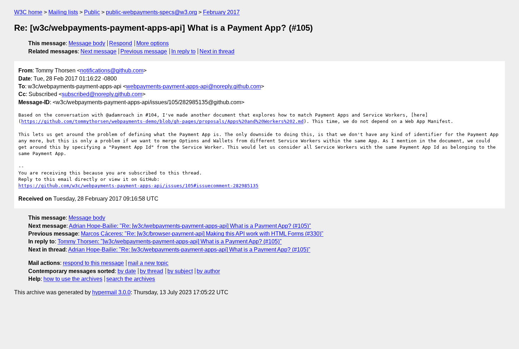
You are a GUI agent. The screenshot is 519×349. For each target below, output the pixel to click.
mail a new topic (148, 263)
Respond (120, 43)
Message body (86, 43)
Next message (98, 51)
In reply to (183, 51)
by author (208, 271)
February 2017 (221, 12)
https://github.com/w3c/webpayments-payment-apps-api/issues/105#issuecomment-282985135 (138, 185)
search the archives (130, 279)
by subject (180, 271)
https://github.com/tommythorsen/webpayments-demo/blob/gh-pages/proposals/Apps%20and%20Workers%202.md (162, 121)
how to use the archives (72, 279)
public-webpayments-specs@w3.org (151, 12)
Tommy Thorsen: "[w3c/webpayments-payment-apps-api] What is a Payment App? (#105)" (170, 241)
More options (152, 43)
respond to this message (93, 263)
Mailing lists (63, 12)
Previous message (143, 51)
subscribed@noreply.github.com (102, 94)
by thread (151, 271)
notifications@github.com (111, 70)
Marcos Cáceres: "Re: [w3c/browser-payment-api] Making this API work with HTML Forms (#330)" (202, 234)
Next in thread (216, 51)
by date (127, 271)
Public (92, 12)
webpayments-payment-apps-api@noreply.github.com (193, 86)
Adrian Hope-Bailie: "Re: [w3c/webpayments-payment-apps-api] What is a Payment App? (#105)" (190, 226)
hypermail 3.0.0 (111, 292)
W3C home (28, 12)
